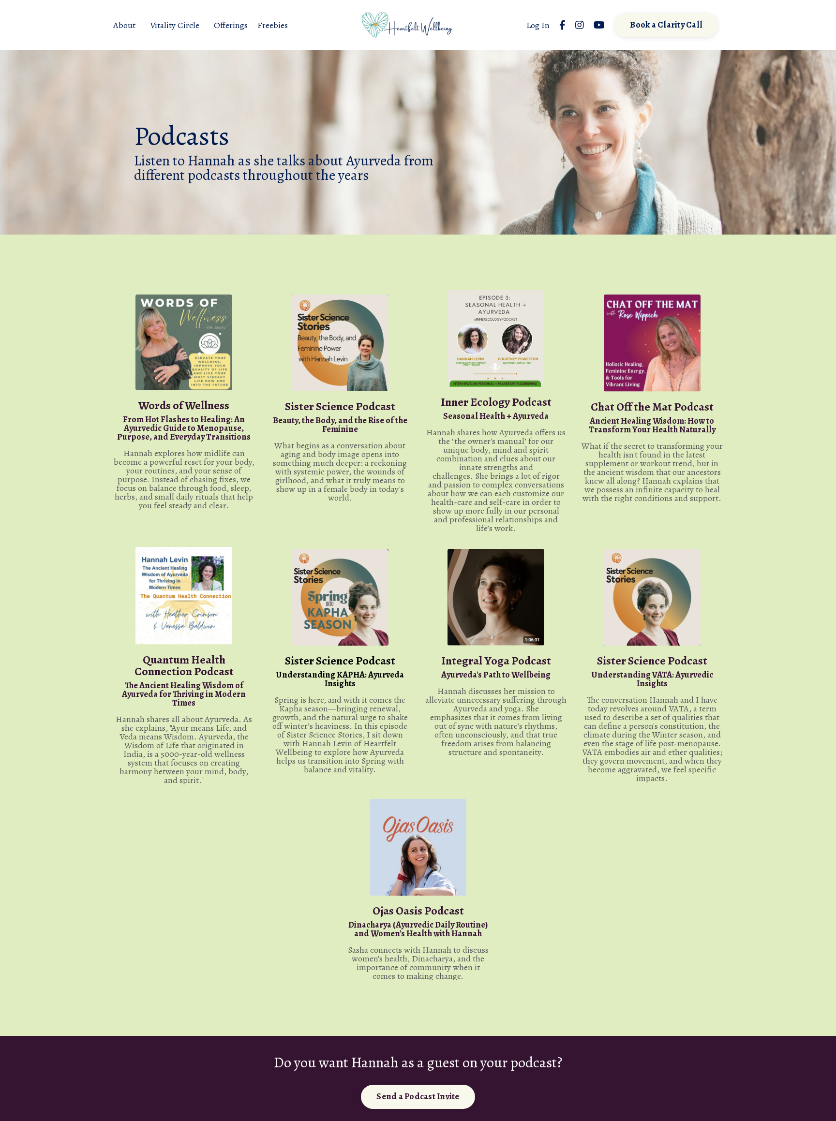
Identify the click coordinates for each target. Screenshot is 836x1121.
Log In (538, 25)
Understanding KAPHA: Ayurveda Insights (340, 679)
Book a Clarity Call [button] (666, 24)
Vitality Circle (174, 25)
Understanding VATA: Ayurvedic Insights (652, 679)
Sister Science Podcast (340, 660)
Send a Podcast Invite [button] (417, 1096)
